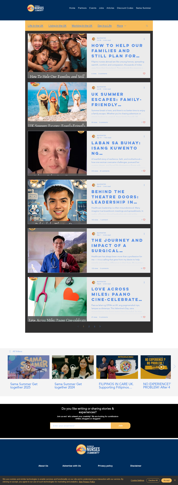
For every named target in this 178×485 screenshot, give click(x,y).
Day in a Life (105, 25)
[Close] (174, 480)
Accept (167, 480)
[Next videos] (174, 366)
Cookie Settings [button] (137, 480)
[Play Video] (28, 367)
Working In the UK (82, 25)
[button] (147, 26)
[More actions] (145, 39)
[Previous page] (78, 326)
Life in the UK (35, 25)
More (120, 25)
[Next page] (100, 326)
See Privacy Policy (87, 482)
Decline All (153, 480)
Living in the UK (57, 25)
